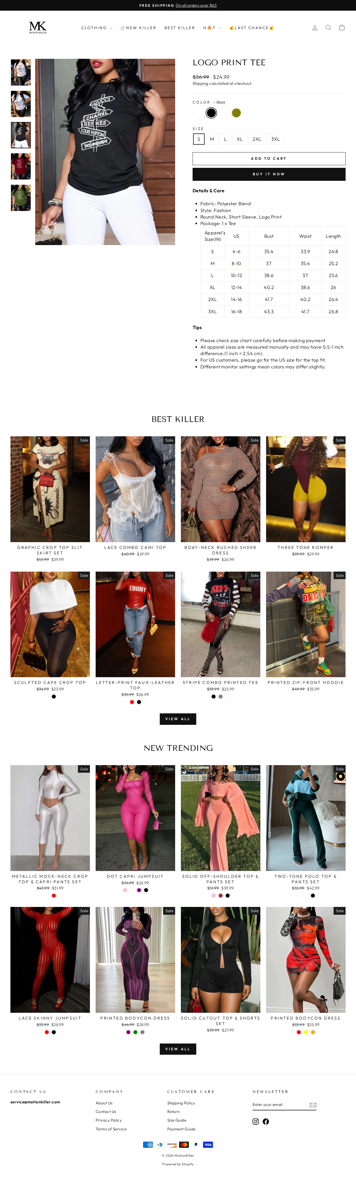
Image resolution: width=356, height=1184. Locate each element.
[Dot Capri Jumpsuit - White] (132, 890)
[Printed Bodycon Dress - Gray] (142, 1032)
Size (198, 128)
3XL (275, 139)
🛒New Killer (138, 27)
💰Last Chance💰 (252, 27)
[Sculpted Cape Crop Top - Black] (53, 696)
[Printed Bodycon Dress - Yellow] (305, 1032)
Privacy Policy (109, 1120)
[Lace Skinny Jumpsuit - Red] (46, 1032)
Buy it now (269, 174)
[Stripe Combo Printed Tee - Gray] (220, 696)
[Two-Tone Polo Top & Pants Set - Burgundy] (305, 895)
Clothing (95, 27)
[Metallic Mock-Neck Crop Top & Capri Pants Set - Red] (53, 895)
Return (173, 1111)
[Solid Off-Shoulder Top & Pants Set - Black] (227, 895)
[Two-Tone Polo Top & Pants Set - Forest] (298, 895)
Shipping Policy (181, 1102)
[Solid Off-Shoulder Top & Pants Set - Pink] (213, 895)
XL (240, 139)
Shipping (200, 83)
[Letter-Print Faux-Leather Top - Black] (139, 702)
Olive (236, 113)
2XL (257, 139)
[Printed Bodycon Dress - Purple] (128, 1032)
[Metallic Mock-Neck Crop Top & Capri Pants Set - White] (46, 895)
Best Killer (179, 27)
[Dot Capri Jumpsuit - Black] (146, 890)
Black (211, 113)
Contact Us (106, 1111)
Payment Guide (181, 1129)
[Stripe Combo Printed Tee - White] (227, 696)
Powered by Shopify (177, 1164)
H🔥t (210, 27)
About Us (104, 1102)
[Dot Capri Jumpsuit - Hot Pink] (124, 890)
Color (209, 102)
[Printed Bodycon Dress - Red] (298, 1032)
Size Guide (177, 1120)
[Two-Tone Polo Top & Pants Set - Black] (312, 895)
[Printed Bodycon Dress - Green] (135, 1032)
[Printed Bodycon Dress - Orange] (312, 1032)
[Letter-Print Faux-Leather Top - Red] (132, 702)
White (199, 113)
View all (178, 718)
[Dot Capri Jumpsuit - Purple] (139, 890)
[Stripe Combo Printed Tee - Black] (213, 696)
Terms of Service (111, 1129)
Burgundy (224, 113)
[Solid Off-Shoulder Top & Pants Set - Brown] (220, 895)
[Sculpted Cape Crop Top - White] (46, 696)
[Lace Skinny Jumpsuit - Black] (53, 1032)
